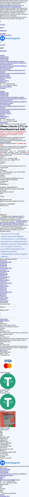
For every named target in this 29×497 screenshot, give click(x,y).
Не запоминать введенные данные (11, 226)
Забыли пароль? (4, 320)
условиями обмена (21, 220)
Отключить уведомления (8, 493)
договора (26, 154)
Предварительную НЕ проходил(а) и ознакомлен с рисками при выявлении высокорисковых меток (12, 217)
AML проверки (11, 222)
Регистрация (4, 319)
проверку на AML (18, 216)
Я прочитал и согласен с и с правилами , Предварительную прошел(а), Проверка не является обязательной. (14, 223)
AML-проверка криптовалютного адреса (12, 223)
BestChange (3, 20)
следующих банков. (6, 142)
